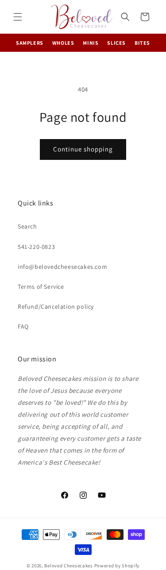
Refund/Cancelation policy (56, 306)
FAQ (23, 326)
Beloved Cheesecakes (68, 565)
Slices (116, 42)
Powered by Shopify (117, 565)
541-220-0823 (36, 247)
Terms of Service (41, 287)
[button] (17, 17)
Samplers (29, 42)
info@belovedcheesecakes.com (62, 267)
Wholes (63, 42)
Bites (142, 42)
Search (27, 226)
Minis (90, 42)
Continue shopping (83, 149)
